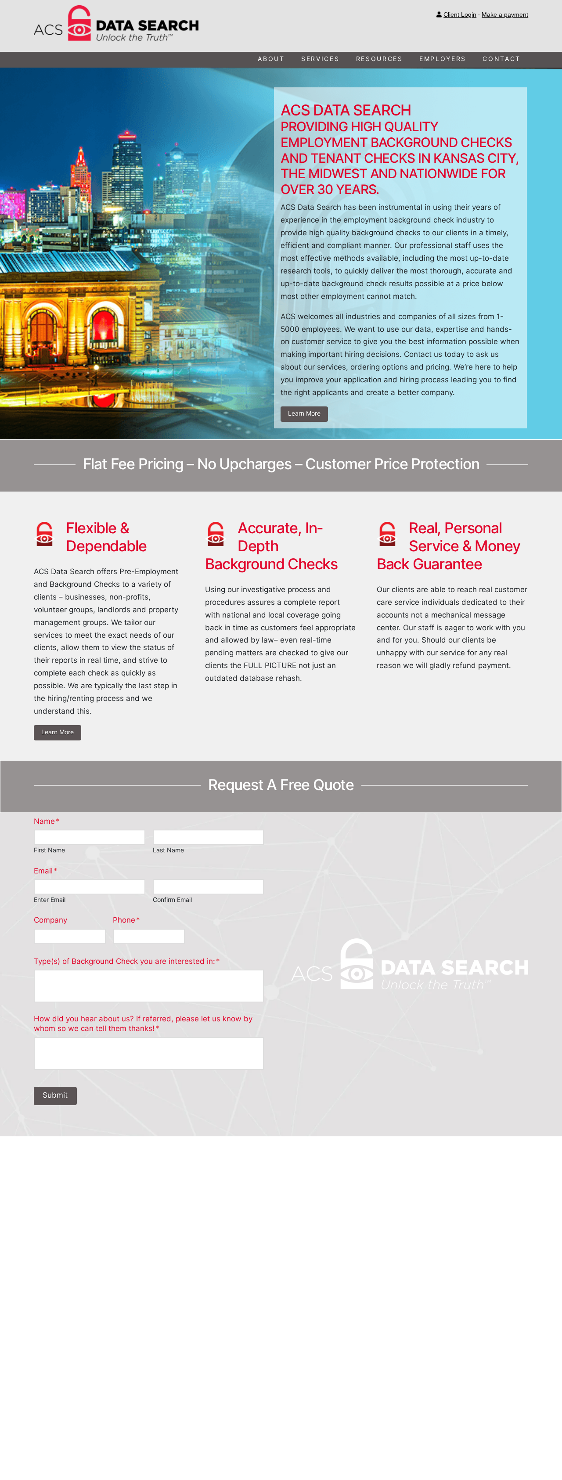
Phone (126, 920)
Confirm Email (172, 900)
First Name (49, 850)
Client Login (459, 14)
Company (50, 920)
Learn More (304, 413)
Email (46, 870)
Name (47, 821)
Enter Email (49, 900)
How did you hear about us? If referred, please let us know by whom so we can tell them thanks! (143, 1023)
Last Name (168, 850)
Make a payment (505, 14)
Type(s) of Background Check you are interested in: (127, 961)
